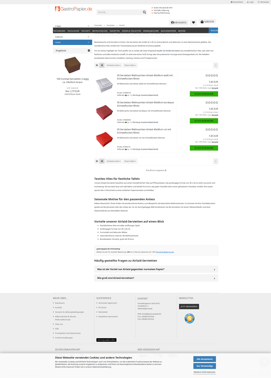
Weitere (181, 31)
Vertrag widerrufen (106, 340)
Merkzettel (264, 2)
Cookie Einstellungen (64, 337)
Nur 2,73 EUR (72, 90)
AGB (57, 328)
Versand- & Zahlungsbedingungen (69, 312)
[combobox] (113, 65)
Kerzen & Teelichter (131, 31)
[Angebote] (89, 50)
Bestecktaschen (100, 31)
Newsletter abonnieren (108, 316)
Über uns (59, 324)
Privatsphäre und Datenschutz (68, 333)
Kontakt (58, 307)
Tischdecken (59, 31)
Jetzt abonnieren (189, 306)
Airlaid (57, 42)
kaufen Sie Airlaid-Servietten (168, 50)
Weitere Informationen (204, 372)
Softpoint (59, 37)
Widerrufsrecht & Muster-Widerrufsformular (66, 318)
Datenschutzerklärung (101, 367)
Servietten (115, 31)
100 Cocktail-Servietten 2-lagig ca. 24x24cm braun (72, 80)
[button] (237, 2)
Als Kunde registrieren (108, 303)
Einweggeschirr (151, 31)
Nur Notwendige (205, 366)
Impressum (60, 303)
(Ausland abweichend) (149, 95)
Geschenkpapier (168, 31)
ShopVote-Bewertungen (165, 252)
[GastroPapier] (73, 11)
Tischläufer (73, 31)
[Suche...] (144, 12)
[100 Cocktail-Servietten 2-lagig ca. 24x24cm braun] (72, 65)
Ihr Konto (103, 307)
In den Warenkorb (204, 94)
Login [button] (251, 2)
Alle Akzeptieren (205, 359)
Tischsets (85, 31)
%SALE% (214, 30)
